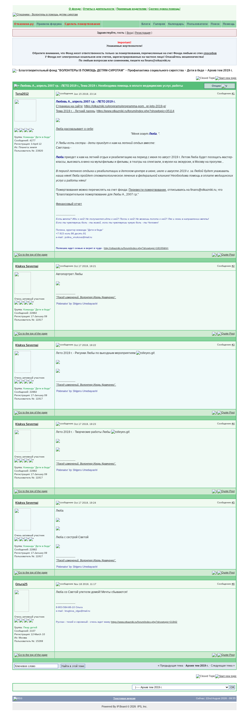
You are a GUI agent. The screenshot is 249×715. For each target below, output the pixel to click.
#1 (233, 93)
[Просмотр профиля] (25, 110)
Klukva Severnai (26, 266)
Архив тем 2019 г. (219, 70)
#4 (233, 423)
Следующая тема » (223, 665)
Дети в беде (195, 70)
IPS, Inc (142, 706)
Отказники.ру (24, 23)
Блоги (146, 23)
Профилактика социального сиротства (156, 70)
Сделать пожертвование (82, 23)
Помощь (229, 23)
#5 (233, 502)
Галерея (159, 23)
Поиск (215, 23)
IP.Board (122, 706)
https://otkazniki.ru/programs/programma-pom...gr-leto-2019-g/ (125, 106)
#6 (233, 583)
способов (210, 53)
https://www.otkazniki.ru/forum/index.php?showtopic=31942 (144, 621)
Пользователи (197, 23)
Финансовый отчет (69, 204)
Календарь (176, 23)
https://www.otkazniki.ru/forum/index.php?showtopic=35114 (135, 111)
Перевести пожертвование (147, 189)
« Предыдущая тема (170, 665)
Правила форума (49, 23)
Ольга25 (21, 584)
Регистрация (143, 32)
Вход (130, 32)
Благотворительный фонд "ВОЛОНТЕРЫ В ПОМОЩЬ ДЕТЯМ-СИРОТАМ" (71, 70)
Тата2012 (22, 93)
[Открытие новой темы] (226, 77)
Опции (216, 85)
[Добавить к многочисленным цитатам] (214, 254)
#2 (233, 266)
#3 (233, 344)
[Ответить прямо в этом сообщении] (226, 254)
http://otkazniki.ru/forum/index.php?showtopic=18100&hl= (136, 248)
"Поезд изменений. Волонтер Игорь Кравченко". (86, 297)
